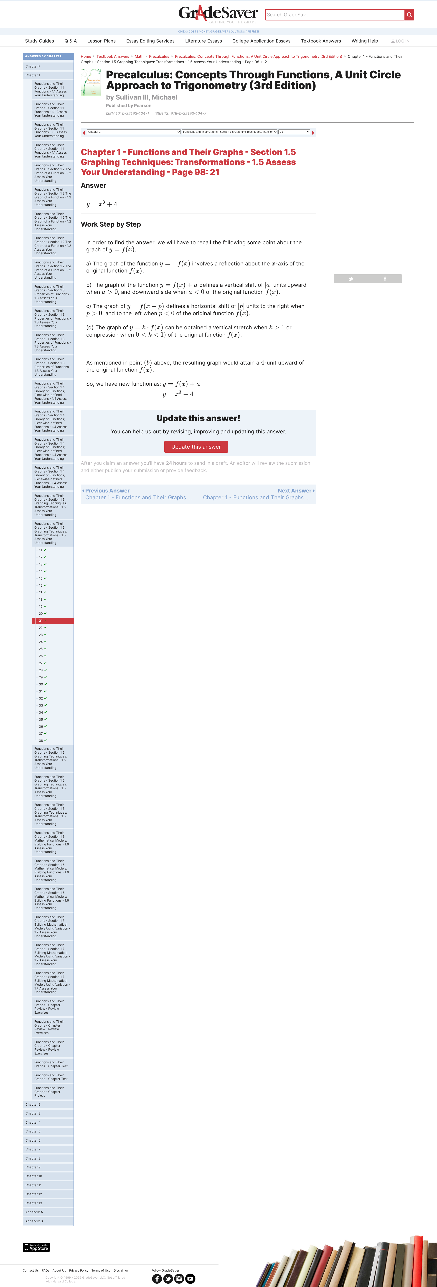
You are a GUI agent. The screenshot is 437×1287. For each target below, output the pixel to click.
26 (41, 656)
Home (86, 56)
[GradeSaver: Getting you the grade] (218, 15)
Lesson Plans (101, 41)
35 (41, 719)
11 (41, 550)
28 (41, 670)
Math (139, 56)
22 (41, 628)
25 (41, 649)
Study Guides (39, 41)
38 (41, 740)
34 (41, 712)
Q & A (71, 41)
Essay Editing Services (150, 41)
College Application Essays (261, 41)
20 (41, 613)
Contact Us (31, 1270)
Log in (402, 41)
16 (41, 585)
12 (41, 557)
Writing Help (365, 41)
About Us (59, 1270)
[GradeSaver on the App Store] (36, 1247)
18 (41, 599)
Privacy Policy (78, 1270)
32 (41, 698)
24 (41, 642)
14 (41, 571)
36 (41, 726)
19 (41, 606)
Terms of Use (101, 1270)
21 (41, 620)
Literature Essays (203, 41)
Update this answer (196, 446)
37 (41, 733)
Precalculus (159, 56)
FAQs (45, 1270)
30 (41, 684)
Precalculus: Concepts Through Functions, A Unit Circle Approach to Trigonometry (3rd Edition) (258, 56)
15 (41, 578)
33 (41, 705)
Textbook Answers (321, 41)
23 (41, 635)
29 (41, 677)
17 (41, 592)
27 (41, 663)
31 (41, 691)
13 (41, 564)
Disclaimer (121, 1270)
